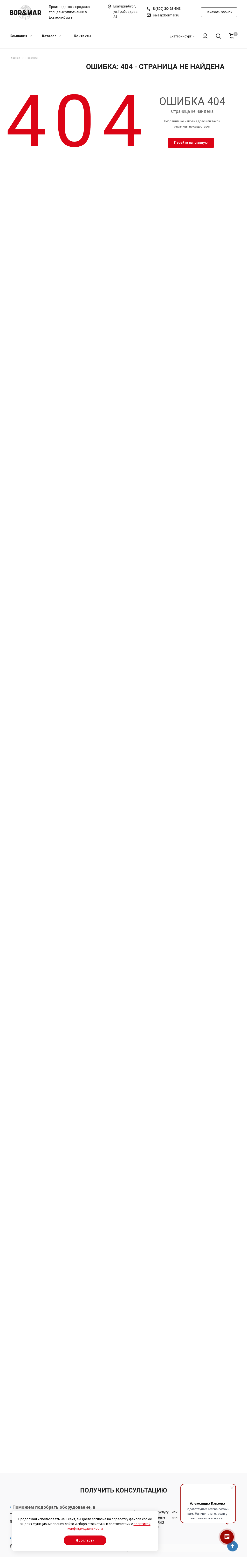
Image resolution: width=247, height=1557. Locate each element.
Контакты (82, 36)
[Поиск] (216, 36)
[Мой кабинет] (203, 36)
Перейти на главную (191, 142)
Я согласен (85, 1540)
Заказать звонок (219, 12)
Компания (19, 36)
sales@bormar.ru (166, 15)
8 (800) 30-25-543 (167, 9)
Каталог (49, 36)
